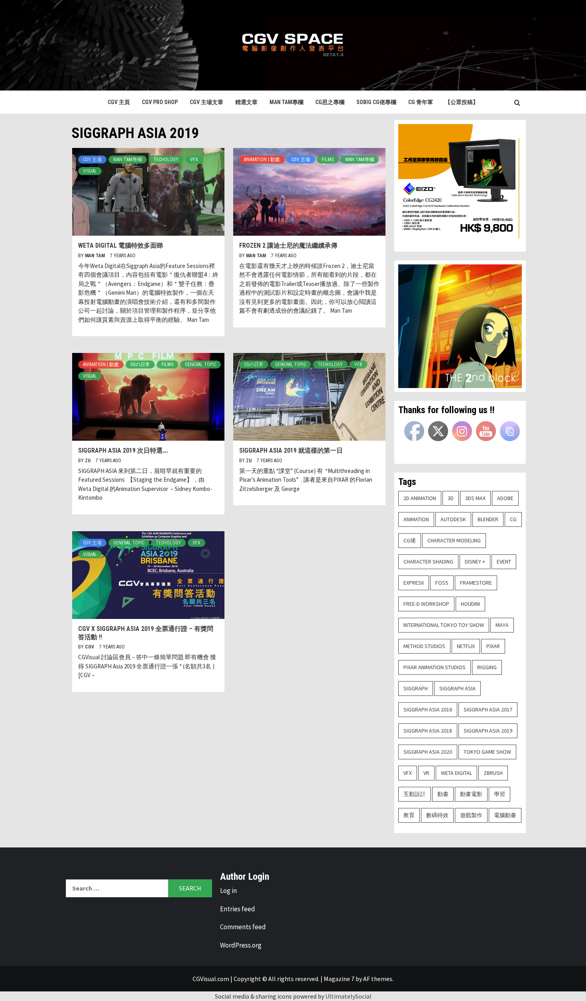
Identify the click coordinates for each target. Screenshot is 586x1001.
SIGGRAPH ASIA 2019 (488, 730)
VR (426, 772)
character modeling (454, 540)
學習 (499, 794)
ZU (88, 460)
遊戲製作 (471, 815)
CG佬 (409, 540)
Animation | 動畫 (262, 159)
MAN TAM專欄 (286, 102)
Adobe (505, 498)
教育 (409, 815)
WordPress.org (241, 945)
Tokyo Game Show (487, 751)
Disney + (475, 561)
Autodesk (453, 519)
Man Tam (95, 255)
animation (416, 519)
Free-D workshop (426, 603)
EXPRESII (413, 582)
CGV (90, 647)
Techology (166, 159)
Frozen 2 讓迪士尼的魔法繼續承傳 (288, 245)
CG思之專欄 (329, 102)
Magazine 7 (339, 979)
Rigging (487, 667)
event (504, 561)
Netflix (466, 646)
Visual (90, 171)
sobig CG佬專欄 (376, 102)
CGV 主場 (92, 159)
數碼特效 (437, 815)
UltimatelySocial (348, 996)
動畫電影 (471, 794)
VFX (194, 159)
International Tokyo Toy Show (443, 625)
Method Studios (424, 646)
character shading (428, 561)
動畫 (442, 794)
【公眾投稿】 (461, 102)
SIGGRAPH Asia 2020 (427, 751)
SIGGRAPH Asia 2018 (427, 730)
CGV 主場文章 (206, 102)
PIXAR (493, 646)
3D (451, 498)
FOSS (441, 582)
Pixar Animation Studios (434, 667)
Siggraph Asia (457, 688)
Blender (488, 519)
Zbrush (493, 772)
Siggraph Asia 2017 (488, 709)
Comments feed (243, 926)
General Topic (200, 364)
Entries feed (237, 908)
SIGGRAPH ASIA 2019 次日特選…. (123, 450)
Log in (228, 890)
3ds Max (475, 498)
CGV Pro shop (160, 102)
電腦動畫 (505, 815)
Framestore (476, 582)
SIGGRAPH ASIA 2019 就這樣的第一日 (291, 450)
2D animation (419, 498)
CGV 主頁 (119, 102)
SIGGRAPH (415, 688)
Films (328, 159)
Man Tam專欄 (127, 159)
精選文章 (246, 102)
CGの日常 (140, 364)
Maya (502, 625)
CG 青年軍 (420, 102)
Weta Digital (456, 772)
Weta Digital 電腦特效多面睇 (120, 245)
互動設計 (414, 794)
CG (513, 519)
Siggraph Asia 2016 (427, 709)
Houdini (470, 603)
